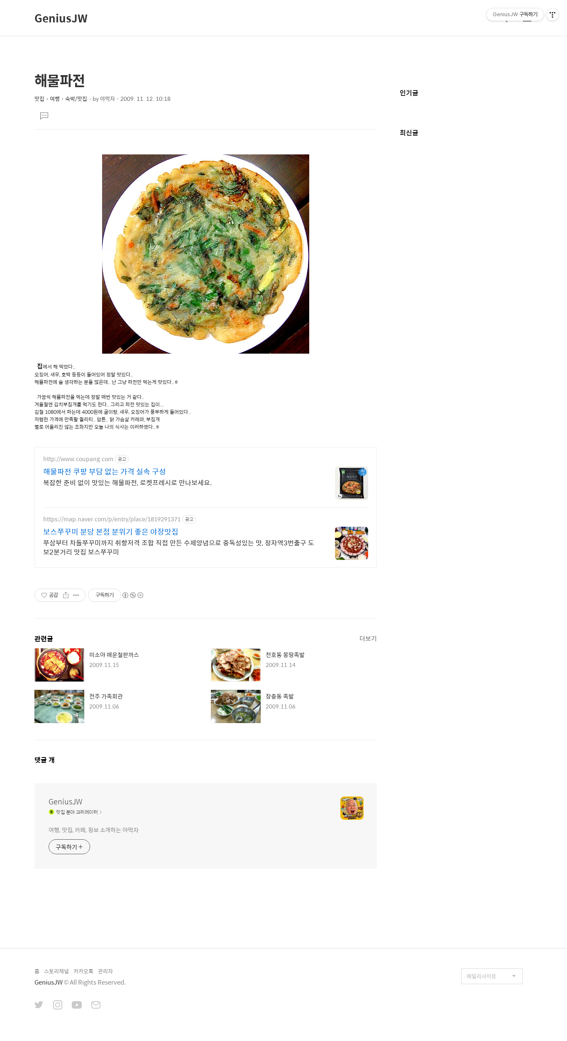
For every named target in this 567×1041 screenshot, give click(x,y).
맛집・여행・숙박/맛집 (60, 98)
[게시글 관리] (76, 595)
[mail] (95, 1005)
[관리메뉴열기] (552, 14)
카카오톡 (83, 971)
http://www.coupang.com (78, 458)
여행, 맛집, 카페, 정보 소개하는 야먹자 (94, 829)
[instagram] (57, 1005)
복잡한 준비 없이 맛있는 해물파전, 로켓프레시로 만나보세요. (127, 482)
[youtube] (77, 1005)
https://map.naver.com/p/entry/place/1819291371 (112, 519)
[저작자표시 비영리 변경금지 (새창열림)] (132, 595)
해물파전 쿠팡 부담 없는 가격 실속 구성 (104, 472)
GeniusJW (61, 18)
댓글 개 (44, 760)
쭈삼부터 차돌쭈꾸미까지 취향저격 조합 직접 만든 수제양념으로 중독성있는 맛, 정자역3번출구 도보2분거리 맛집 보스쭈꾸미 (178, 547)
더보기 (368, 638)
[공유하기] (66, 595)
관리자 (105, 971)
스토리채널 (56, 971)
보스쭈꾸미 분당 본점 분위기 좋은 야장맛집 (110, 532)
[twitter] (39, 1005)
